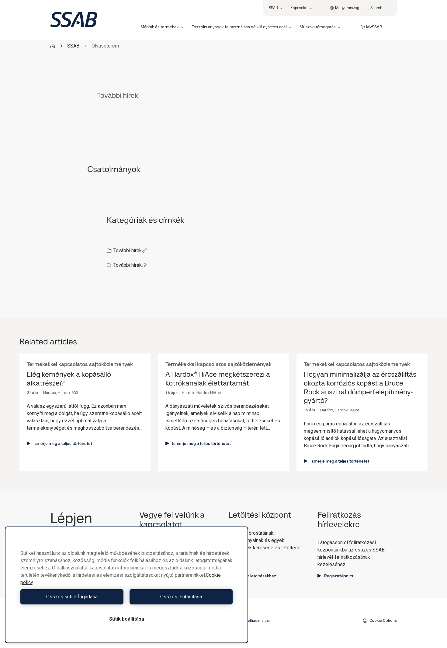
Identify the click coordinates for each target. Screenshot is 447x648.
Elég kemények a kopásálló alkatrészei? (69, 379)
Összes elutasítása (181, 597)
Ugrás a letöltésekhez (255, 576)
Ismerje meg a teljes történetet (62, 443)
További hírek (127, 250)
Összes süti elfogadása (72, 597)
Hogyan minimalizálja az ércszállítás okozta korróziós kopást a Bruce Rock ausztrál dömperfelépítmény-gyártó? (360, 387)
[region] (126, 584)
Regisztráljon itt (338, 576)
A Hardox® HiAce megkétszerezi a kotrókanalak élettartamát (217, 379)
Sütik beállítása (126, 619)
